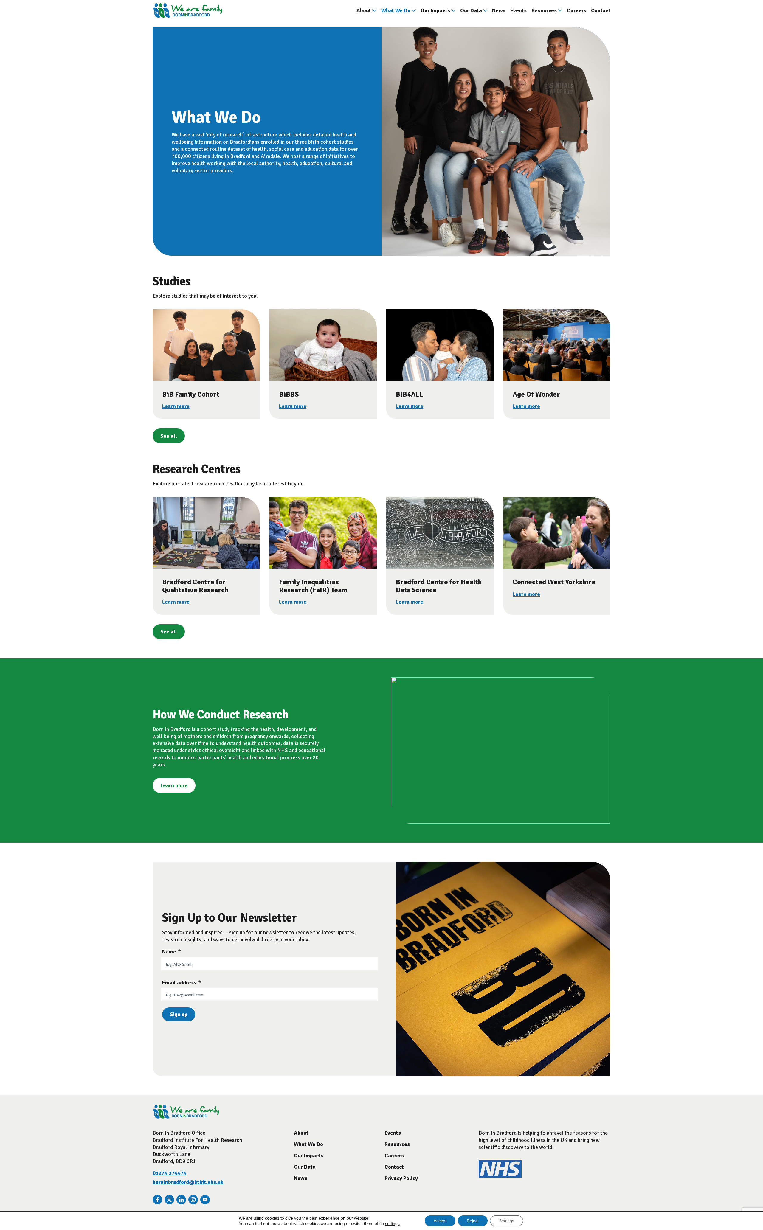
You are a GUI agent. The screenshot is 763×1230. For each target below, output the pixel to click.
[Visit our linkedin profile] (181, 1199)
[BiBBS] (323, 345)
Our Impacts (435, 10)
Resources (544, 10)
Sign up (178, 1014)
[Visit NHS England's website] (500, 1176)
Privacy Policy (401, 1178)
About (363, 10)
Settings (506, 1220)
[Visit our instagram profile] (193, 1199)
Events (518, 10)
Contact (600, 10)
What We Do (395, 10)
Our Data (471, 10)
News (498, 10)
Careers (576, 10)
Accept (440, 1220)
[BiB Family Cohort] (206, 345)
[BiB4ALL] (440, 345)
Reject (473, 1220)
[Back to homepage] (187, 10)
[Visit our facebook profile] (157, 1199)
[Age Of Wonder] (556, 345)
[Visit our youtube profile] (205, 1199)
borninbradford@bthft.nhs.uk (188, 1182)
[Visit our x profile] (169, 1199)
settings (392, 1223)
